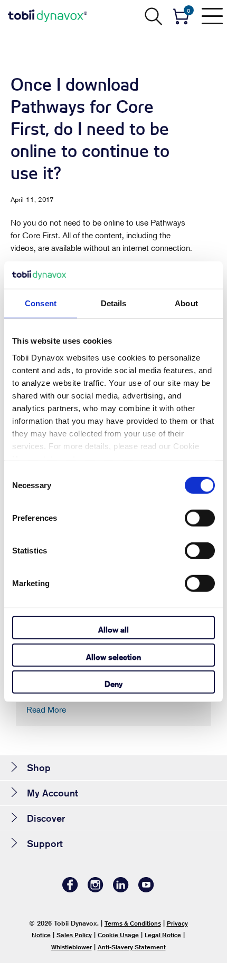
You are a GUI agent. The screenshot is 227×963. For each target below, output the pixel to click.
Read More (46, 709)
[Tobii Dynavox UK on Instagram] (95, 889)
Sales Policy (74, 935)
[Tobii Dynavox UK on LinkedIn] (121, 889)
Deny (113, 684)
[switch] (200, 518)
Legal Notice (163, 935)
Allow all (113, 630)
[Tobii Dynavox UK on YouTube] (146, 889)
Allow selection (113, 656)
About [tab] (186, 303)
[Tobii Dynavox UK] (47, 16)
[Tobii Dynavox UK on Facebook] (70, 889)
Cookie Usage (118, 935)
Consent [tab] (40, 303)
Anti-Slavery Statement (132, 947)
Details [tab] (114, 303)
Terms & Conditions (133, 923)
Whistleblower (71, 947)
